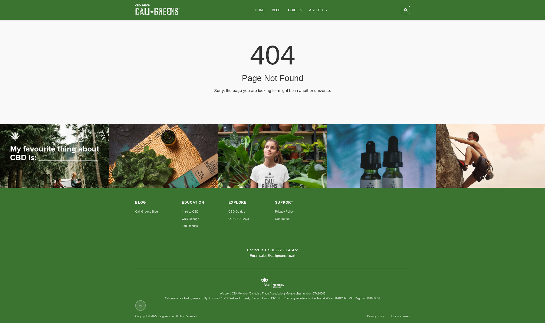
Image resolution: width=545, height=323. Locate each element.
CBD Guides (236, 211)
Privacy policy (376, 316)
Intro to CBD (190, 211)
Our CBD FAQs (238, 218)
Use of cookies (400, 316)
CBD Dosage (190, 218)
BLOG (276, 10)
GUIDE (293, 10)
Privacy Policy (284, 211)
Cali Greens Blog (146, 211)
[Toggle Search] (406, 10)
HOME (260, 10)
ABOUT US (318, 10)
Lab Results (190, 225)
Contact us (282, 218)
